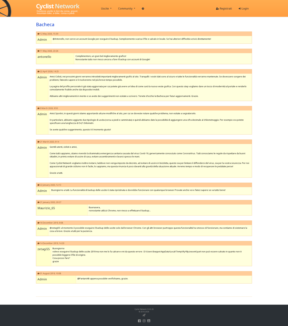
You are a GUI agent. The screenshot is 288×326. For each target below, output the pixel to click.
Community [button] (125, 8)
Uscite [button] (105, 8)
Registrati (225, 8)
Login (245, 8)
